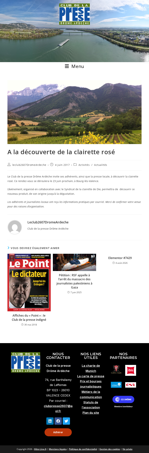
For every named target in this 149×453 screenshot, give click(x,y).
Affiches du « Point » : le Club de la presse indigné (29, 317)
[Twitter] (66, 421)
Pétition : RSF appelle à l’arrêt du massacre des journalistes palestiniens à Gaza (74, 281)
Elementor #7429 (120, 258)
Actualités (100, 165)
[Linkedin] (50, 421)
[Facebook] (58, 421)
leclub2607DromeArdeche (29, 165)
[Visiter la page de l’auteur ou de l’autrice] (14, 226)
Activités (84, 165)
